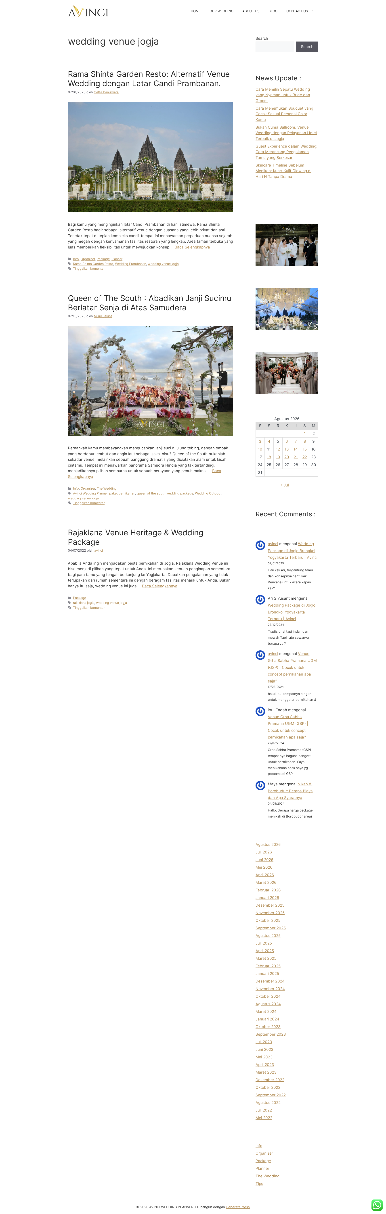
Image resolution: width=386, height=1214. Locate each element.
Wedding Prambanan (130, 264)
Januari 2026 (267, 897)
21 (296, 457)
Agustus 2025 (268, 935)
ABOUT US (251, 11)
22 (304, 457)
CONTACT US (297, 11)
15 (305, 449)
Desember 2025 (270, 905)
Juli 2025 (264, 943)
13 (287, 449)
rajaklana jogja (83, 603)
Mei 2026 (264, 867)
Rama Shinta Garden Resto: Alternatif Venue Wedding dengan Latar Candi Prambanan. (149, 78)
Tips (259, 1183)
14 (296, 449)
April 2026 (265, 875)
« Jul (285, 485)
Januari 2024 (267, 1019)
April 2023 (265, 1064)
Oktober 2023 (268, 1026)
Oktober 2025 (268, 920)
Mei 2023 (264, 1057)
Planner (116, 259)
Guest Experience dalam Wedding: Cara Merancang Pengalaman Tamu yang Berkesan (286, 152)
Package (103, 259)
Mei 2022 (264, 1118)
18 (269, 457)
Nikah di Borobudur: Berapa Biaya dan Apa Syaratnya (290, 791)
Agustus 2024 (268, 1004)
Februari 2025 (268, 966)
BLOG (273, 11)
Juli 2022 (264, 1110)
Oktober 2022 (268, 1087)
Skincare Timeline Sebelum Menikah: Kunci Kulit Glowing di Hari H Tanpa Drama (283, 171)
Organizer (88, 259)
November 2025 (270, 913)
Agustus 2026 (268, 844)
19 (278, 457)
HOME (196, 11)
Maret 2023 (266, 1072)
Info (76, 259)
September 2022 (271, 1095)
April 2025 (265, 951)
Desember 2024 (270, 981)
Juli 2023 (264, 1042)
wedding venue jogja (163, 264)
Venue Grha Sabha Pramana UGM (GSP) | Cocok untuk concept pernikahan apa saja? (292, 667)
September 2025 (271, 928)
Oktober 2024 (268, 996)
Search (262, 38)
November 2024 (270, 989)
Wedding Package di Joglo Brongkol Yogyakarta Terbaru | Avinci (292, 551)
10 (260, 449)
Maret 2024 (266, 1011)
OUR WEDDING (221, 11)
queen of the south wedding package (165, 493)
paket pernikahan (122, 493)
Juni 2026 (264, 859)
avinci (273, 544)
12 (278, 449)
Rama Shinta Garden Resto (93, 264)
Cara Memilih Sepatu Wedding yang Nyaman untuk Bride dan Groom (283, 95)
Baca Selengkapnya (192, 247)
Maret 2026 (266, 882)
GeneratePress (238, 1207)
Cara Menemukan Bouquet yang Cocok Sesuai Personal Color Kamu (284, 114)
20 (286, 457)
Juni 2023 (264, 1049)
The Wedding (107, 488)
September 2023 (271, 1034)
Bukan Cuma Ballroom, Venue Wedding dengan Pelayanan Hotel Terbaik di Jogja (286, 133)
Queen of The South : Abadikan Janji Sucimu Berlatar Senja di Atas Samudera (149, 302)
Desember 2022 (270, 1080)
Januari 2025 (267, 973)
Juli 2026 (264, 852)
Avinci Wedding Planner (90, 493)
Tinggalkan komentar (89, 268)
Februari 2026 (268, 890)
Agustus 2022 (268, 1102)
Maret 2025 (266, 958)
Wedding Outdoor (208, 493)
